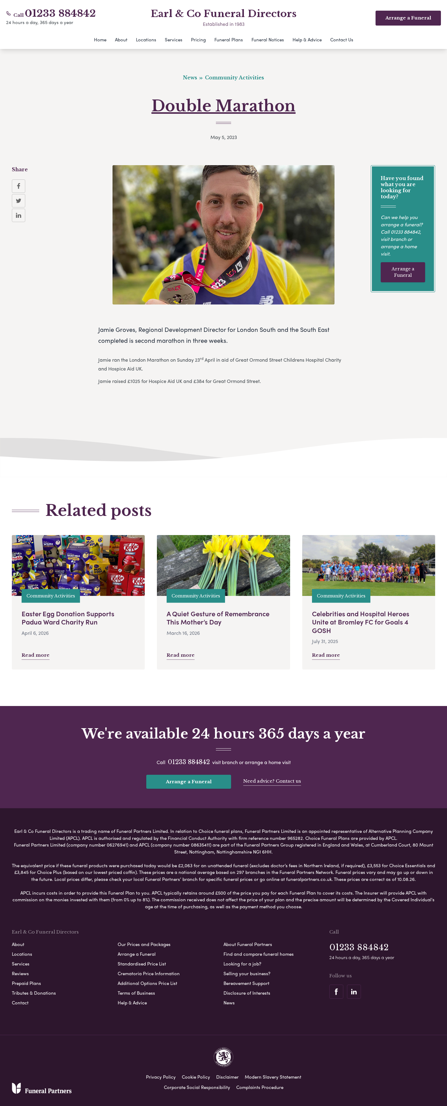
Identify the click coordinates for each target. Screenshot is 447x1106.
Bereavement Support (246, 983)
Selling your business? (247, 973)
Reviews (20, 973)
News (229, 1002)
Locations (146, 39)
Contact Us (341, 39)
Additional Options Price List (147, 983)
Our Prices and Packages (144, 944)
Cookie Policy (196, 1076)
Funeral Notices (267, 39)
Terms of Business (136, 992)
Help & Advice (307, 39)
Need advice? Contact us (272, 781)
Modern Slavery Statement (273, 1076)
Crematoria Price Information (149, 973)
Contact (20, 1002)
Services (173, 39)
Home (100, 39)
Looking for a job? (242, 963)
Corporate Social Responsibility (197, 1087)
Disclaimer (227, 1076)
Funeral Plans (228, 39)
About (121, 39)
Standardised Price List (142, 963)
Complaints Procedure (259, 1087)
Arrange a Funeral (403, 272)
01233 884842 (60, 13)
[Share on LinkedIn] (18, 215)
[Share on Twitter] (18, 200)
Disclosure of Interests (247, 992)
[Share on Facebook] (18, 186)
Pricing (198, 39)
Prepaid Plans (26, 983)
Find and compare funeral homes (259, 954)
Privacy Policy (161, 1076)
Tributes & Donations (34, 992)
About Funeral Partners (248, 944)
